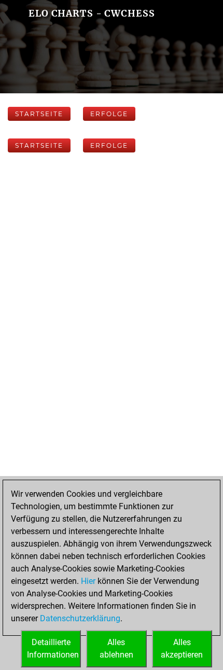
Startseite (39, 114)
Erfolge (109, 114)
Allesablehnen (116, 648)
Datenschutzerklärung (80, 618)
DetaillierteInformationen (53, 648)
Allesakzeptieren (182, 648)
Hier (88, 581)
